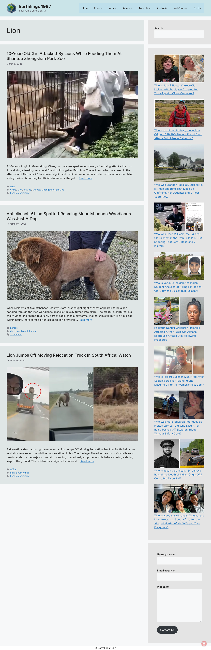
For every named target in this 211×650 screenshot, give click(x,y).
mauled (27, 189)
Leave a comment (20, 193)
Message (163, 586)
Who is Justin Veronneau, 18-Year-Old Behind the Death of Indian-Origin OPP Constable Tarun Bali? (178, 474)
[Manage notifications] (204, 643)
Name (166, 554)
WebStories (180, 8)
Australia (162, 8)
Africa (112, 8)
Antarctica (144, 8)
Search (158, 28)
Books (197, 8)
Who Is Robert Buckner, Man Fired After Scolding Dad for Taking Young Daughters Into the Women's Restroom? (179, 380)
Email (166, 570)
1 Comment (16, 334)
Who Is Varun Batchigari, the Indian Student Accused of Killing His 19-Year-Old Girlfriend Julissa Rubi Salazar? (178, 286)
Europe (98, 8)
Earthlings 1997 (35, 6)
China (13, 189)
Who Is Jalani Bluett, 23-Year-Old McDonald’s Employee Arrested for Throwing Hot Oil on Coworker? (176, 89)
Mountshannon (29, 331)
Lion (20, 189)
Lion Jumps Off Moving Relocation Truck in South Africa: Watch (69, 355)
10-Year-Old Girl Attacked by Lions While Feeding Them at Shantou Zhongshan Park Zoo (64, 56)
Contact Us (167, 630)
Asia (85, 8)
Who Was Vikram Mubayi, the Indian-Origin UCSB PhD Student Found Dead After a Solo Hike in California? (178, 134)
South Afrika (22, 472)
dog (12, 331)
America (127, 8)
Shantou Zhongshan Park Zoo (48, 189)
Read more (85, 178)
